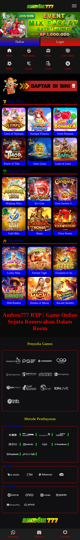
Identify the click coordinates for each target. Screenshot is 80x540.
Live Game (68, 55)
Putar (48, 55)
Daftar (19, 42)
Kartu (48, 68)
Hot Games (29, 55)
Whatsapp (13, 536)
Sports (9, 68)
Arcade (29, 68)
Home (9, 55)
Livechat (65, 536)
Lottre (68, 68)
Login (60, 42)
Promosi (39, 536)
